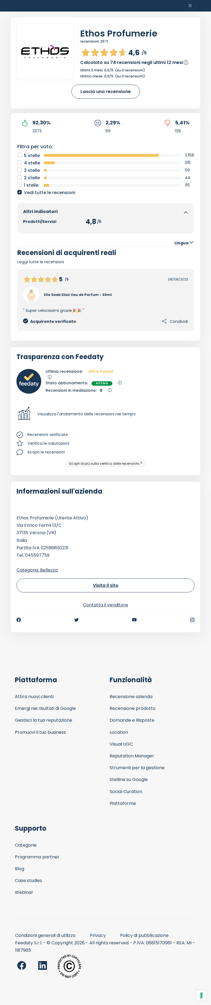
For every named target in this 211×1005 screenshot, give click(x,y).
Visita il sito (105, 585)
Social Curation (126, 791)
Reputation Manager (132, 756)
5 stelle (32, 155)
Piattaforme (123, 803)
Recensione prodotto (133, 708)
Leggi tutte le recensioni (40, 262)
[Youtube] (134, 620)
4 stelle (32, 163)
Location (119, 732)
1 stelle (31, 185)
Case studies (28, 880)
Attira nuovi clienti (34, 696)
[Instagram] (192, 620)
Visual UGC (121, 744)
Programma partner (37, 857)
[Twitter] (76, 620)
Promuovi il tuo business (40, 732)
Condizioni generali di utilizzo (45, 935)
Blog (19, 869)
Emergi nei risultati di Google (45, 708)
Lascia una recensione (105, 91)
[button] (105, 414)
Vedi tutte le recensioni (49, 192)
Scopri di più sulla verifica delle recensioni (104, 463)
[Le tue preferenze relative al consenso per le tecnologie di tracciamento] (201, 995)
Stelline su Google (129, 779)
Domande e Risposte (132, 720)
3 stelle (32, 170)
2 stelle (32, 178)
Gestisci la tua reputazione (43, 720)
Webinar (24, 892)
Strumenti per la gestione (137, 768)
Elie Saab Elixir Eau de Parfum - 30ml (78, 294)
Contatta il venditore (105, 605)
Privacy (98, 935)
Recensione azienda (131, 696)
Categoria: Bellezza (37, 570)
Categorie (26, 845)
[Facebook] (18, 620)
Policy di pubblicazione (144, 935)
